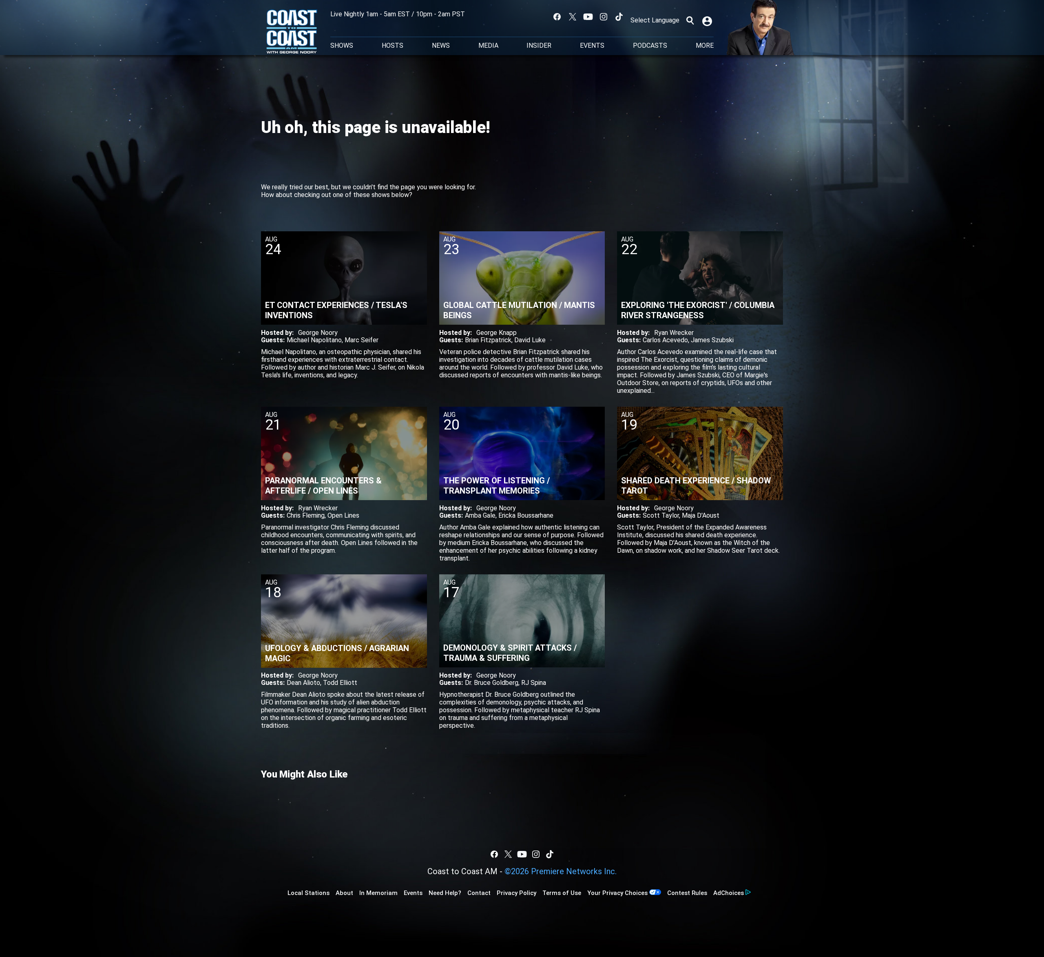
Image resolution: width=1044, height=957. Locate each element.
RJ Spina (533, 683)
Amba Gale (480, 515)
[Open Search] (690, 20)
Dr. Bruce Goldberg (491, 683)
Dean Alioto (303, 683)
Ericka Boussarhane (525, 515)
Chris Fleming (306, 515)
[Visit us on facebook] (557, 17)
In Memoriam (378, 893)
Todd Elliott (340, 683)
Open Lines (343, 515)
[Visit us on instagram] (603, 17)
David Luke (530, 340)
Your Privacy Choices (617, 893)
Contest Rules (687, 893)
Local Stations (309, 893)
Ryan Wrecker (674, 333)
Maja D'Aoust (700, 515)
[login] (708, 20)
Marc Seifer (361, 340)
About (344, 893)
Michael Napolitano (314, 340)
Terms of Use (561, 893)
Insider (538, 45)
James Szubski (712, 340)
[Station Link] (291, 32)
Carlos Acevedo (665, 340)
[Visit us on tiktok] (619, 17)
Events (592, 45)
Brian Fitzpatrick (488, 340)
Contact (479, 893)
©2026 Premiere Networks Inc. (560, 871)
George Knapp (496, 333)
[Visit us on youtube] (588, 17)
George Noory (318, 333)
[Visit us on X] (572, 17)
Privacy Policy (516, 893)
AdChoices (728, 893)
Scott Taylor (661, 515)
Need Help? (445, 893)
